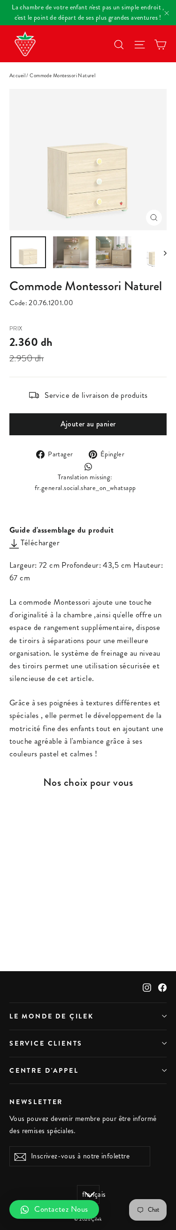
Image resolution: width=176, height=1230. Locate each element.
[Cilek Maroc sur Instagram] (147, 987)
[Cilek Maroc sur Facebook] (162, 987)
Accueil (17, 75)
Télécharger (39, 542)
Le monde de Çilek (51, 1016)
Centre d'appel (43, 1070)
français (90, 1194)
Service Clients (46, 1043)
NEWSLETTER (36, 1101)
